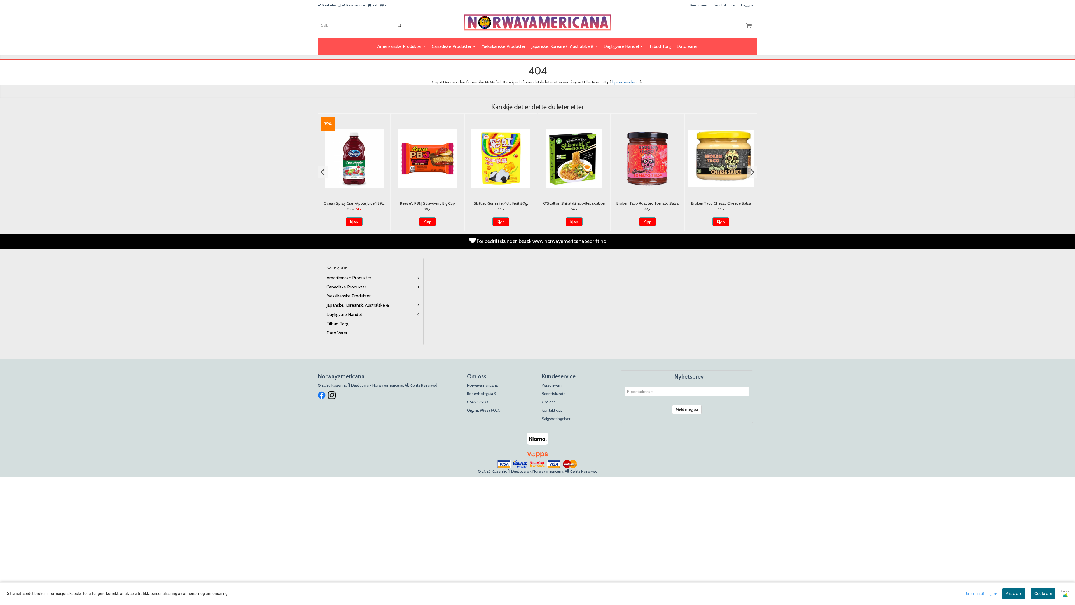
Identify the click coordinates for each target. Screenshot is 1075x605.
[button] (323, 172)
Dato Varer (336, 333)
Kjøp (354, 221)
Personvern (698, 5)
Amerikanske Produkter (348, 277)
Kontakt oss (552, 410)
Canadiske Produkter (346, 287)
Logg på (747, 5)
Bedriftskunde (724, 5)
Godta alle (1043, 593)
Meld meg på (687, 409)
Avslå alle (1014, 593)
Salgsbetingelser (556, 418)
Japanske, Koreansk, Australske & (357, 305)
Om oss (549, 401)
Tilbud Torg (337, 323)
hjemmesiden (624, 82)
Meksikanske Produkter (348, 296)
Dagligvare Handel (344, 314)
